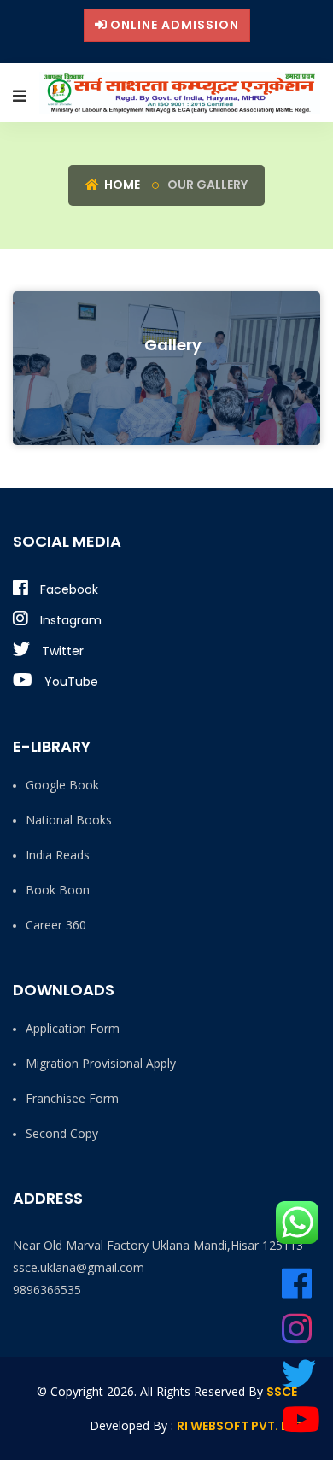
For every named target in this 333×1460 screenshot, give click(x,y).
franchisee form (72, 1098)
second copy (62, 1133)
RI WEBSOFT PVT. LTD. (242, 1425)
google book (62, 785)
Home (121, 184)
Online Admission (174, 24)
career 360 (56, 925)
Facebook (67, 589)
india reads (58, 855)
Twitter (61, 651)
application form (73, 1028)
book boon (58, 890)
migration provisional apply (101, 1063)
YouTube (69, 681)
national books (69, 820)
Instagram (69, 620)
